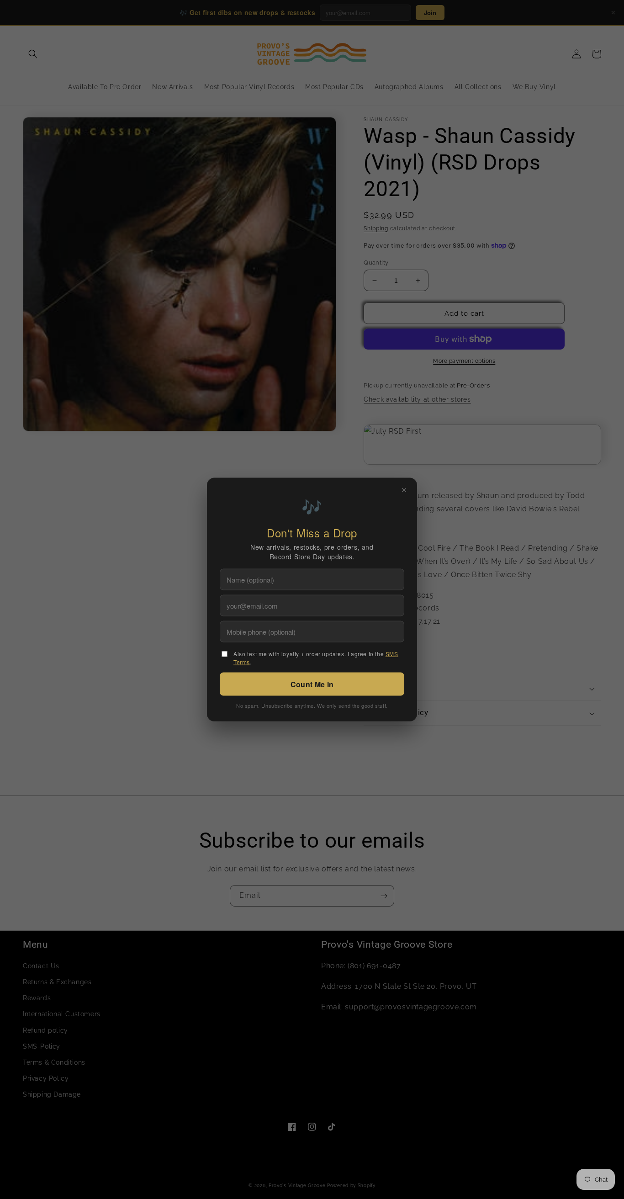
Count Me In (312, 684)
